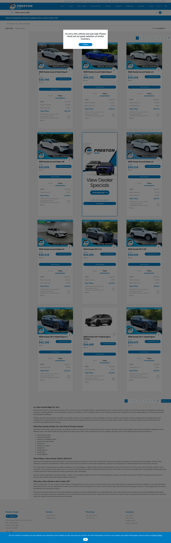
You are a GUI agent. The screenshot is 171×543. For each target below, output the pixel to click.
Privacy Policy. (157, 535)
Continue (85, 44)
